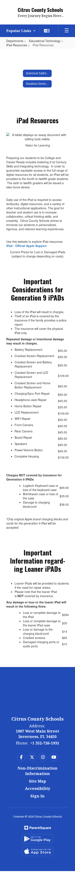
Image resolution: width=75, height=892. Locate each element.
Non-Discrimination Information (38, 771)
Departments (14, 41)
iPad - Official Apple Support (27, 246)
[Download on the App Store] (37, 851)
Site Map (37, 781)
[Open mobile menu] (66, 30)
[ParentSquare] (37, 828)
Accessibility (37, 788)
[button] (21, 30)
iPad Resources (16, 45)
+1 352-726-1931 (44, 742)
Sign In (37, 795)
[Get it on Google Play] (37, 838)
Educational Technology (44, 41)
